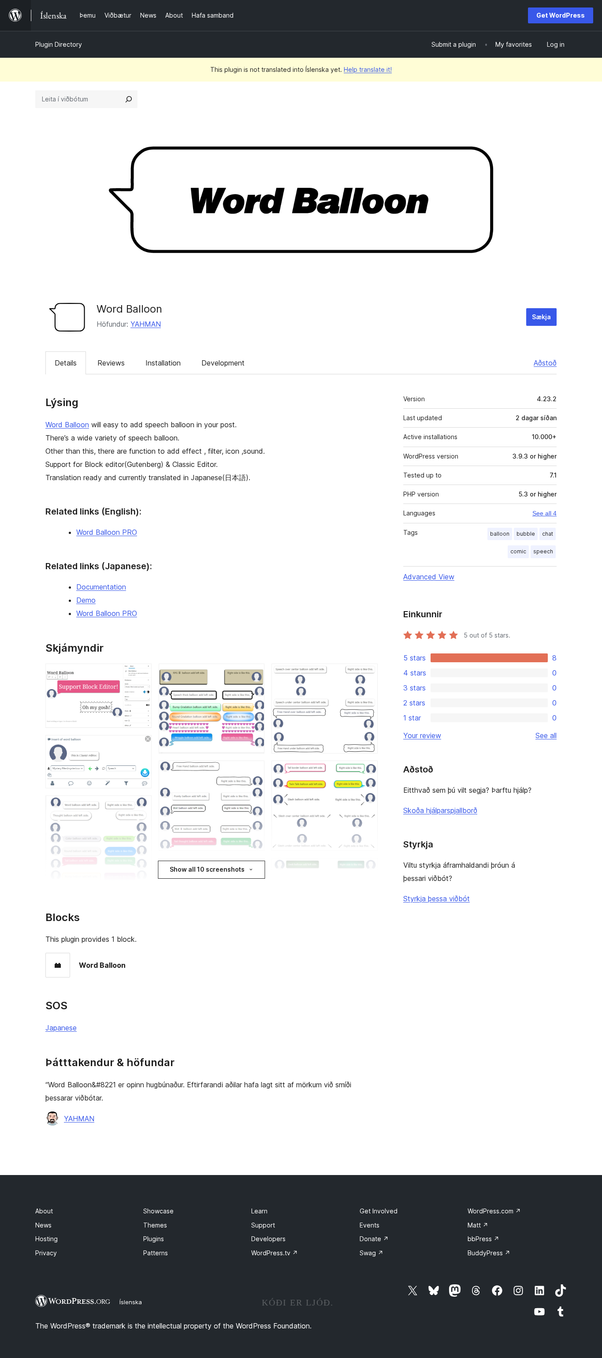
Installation (163, 362)
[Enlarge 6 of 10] (252, 772)
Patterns (155, 1253)
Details (66, 362)
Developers (268, 1238)
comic (518, 551)
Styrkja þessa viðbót (436, 898)
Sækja (541, 317)
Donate (374, 1238)
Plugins (153, 1238)
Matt (478, 1225)
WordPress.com (494, 1211)
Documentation (101, 586)
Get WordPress (560, 15)
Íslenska (130, 1302)
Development (223, 362)
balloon (499, 533)
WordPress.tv (274, 1253)
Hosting (46, 1238)
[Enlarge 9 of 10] (365, 772)
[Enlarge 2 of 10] (139, 746)
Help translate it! (368, 69)
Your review (422, 735)
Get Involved (379, 1211)
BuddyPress (489, 1253)
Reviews (111, 362)
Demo (86, 600)
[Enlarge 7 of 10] (252, 870)
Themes (155, 1225)
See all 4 (544, 513)
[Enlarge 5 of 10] (252, 675)
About (44, 1211)
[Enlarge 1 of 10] (139, 675)
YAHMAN (145, 324)
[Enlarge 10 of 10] (365, 870)
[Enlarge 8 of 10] (365, 675)
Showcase (158, 1211)
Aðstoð (545, 362)
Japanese (61, 1027)
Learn (259, 1211)
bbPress (483, 1238)
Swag (371, 1253)
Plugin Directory (58, 44)
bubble (526, 533)
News (43, 1225)
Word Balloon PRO (106, 532)
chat (547, 533)
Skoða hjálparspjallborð (440, 810)
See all (546, 735)
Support (263, 1225)
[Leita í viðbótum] (128, 99)
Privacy (46, 1253)
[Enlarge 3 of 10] (139, 807)
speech (543, 551)
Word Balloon (67, 424)
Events (369, 1225)
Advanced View (428, 576)
